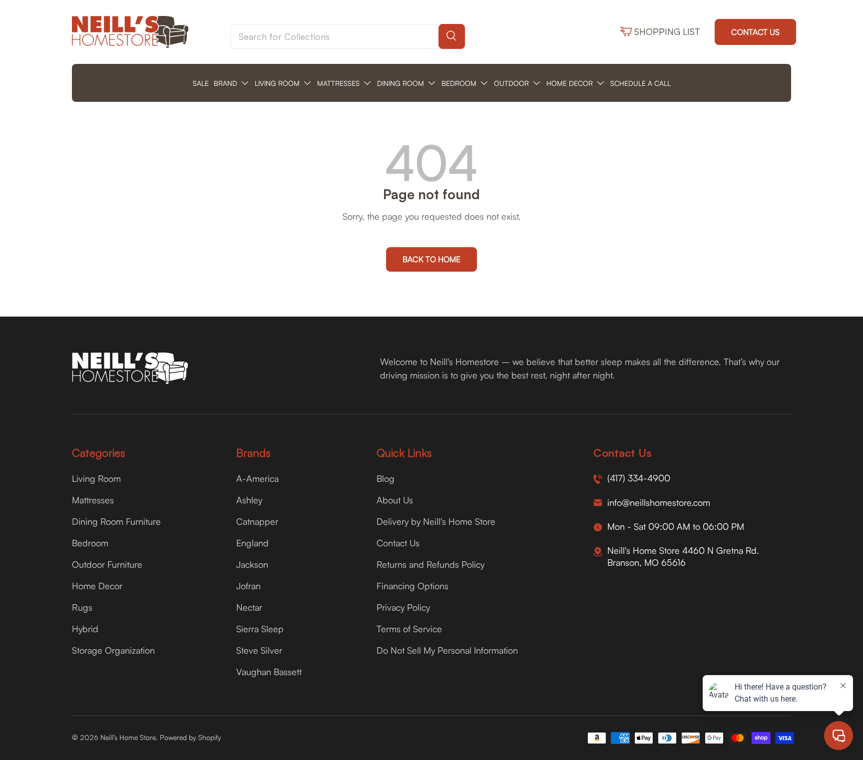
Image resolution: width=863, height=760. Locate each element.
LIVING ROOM (277, 83)
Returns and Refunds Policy (430, 564)
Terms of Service (409, 628)
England (252, 542)
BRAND (225, 83)
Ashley (249, 499)
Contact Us (755, 32)
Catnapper (257, 521)
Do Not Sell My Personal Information (447, 650)
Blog (386, 478)
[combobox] (347, 36)
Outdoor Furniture (107, 564)
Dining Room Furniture (116, 521)
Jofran (248, 585)
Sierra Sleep (260, 628)
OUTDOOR (511, 83)
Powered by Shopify (190, 737)
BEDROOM (458, 83)
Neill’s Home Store (128, 737)
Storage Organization (113, 650)
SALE (201, 83)
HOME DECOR (569, 83)
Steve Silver (259, 650)
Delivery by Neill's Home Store (436, 521)
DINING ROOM (400, 83)
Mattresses (93, 499)
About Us (395, 499)
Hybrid (85, 628)
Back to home (431, 259)
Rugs (82, 607)
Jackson (252, 564)
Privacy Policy (403, 607)
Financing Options (412, 585)
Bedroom (90, 542)
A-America (257, 478)
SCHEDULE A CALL (640, 83)
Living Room (96, 478)
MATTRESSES (338, 83)
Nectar (249, 607)
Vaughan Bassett (269, 671)
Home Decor (97, 585)
